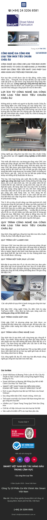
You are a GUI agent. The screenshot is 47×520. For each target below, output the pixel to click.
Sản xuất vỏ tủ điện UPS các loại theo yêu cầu (21, 411)
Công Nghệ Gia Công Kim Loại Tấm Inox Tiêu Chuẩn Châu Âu (16, 56)
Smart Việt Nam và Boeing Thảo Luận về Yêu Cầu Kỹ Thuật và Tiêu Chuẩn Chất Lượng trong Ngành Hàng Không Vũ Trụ (23, 377)
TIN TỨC (43, 49)
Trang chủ (34, 49)
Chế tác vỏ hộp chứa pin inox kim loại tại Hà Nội (21, 408)
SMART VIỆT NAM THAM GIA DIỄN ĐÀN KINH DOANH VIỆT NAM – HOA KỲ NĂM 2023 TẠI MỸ (22, 387)
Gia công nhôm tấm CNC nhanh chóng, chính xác (22, 396)
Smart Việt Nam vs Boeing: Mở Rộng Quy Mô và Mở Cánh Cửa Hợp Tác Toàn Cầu (23, 382)
